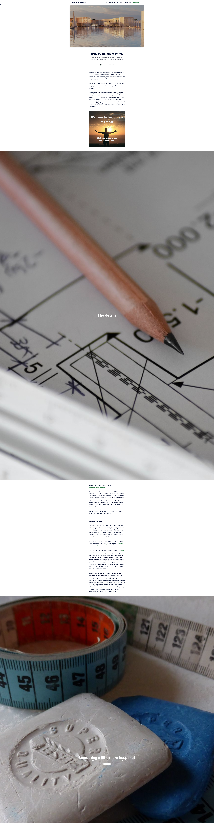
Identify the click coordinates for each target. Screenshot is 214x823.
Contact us (107, 764)
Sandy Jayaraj (104, 64)
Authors (127, 2)
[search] (143, 2)
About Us (111, 2)
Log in (130, 2)
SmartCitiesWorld (97, 488)
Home (106, 2)
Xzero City (108, 545)
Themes (116, 2)
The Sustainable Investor (78, 2)
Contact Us (121, 2)
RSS (1, 4)
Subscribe (136, 2)
